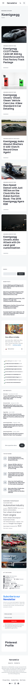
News (10, 46)
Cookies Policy (15, 680)
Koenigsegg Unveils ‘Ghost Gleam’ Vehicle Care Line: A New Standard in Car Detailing (12, 101)
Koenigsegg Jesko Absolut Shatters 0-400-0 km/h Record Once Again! (13, 147)
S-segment (18, 521)
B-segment (5, 508)
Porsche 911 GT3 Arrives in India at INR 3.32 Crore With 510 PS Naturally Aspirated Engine (16, 475)
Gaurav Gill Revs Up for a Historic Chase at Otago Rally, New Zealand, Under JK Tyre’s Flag (15, 466)
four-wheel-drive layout (12, 512)
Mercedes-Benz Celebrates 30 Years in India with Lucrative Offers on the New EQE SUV (16, 490)
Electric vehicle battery (9, 510)
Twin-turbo (5, 528)
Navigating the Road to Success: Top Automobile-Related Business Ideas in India (13, 406)
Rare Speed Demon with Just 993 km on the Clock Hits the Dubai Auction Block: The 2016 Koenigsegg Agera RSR (13, 194)
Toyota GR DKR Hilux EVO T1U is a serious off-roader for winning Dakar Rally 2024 (12, 397)
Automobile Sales (7, 503)
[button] (3, 3)
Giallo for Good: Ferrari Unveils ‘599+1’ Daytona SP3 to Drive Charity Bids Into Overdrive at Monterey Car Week (13, 416)
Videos (17, 138)
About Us (10, 663)
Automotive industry (13, 505)
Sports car (5, 523)
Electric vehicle (21, 508)
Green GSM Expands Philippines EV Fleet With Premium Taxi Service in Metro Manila (13, 286)
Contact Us (17, 663)
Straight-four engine (15, 523)
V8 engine (10, 528)
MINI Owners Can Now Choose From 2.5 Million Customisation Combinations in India (13, 307)
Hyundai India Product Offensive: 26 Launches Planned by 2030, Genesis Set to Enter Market (13, 313)
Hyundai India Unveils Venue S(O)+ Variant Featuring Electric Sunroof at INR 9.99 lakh (13, 426)
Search (5, 269)
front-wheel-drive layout (12, 518)
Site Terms (22, 680)
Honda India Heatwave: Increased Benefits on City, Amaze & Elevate (16, 458)
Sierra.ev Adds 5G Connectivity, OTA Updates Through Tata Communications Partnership (13, 300)
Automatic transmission (11, 501)
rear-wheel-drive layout (9, 521)
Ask (22, 445)
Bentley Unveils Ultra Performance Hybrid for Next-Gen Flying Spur (13, 434)
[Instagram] (15, 683)
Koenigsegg (6, 46)
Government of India (9, 520)
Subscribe (14, 621)
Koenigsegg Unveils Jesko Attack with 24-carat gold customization (12, 242)
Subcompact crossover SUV (10, 526)
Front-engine (9, 514)
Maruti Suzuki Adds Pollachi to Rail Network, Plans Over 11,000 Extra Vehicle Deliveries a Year (13, 293)
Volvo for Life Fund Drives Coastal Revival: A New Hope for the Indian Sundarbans (16, 482)
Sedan (22, 521)
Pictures (14, 46)
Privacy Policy (6, 680)
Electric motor (12, 508)
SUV (19, 526)
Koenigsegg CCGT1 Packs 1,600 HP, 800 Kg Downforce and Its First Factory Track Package (13, 55)
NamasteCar (12, 3)
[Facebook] (18, 683)
